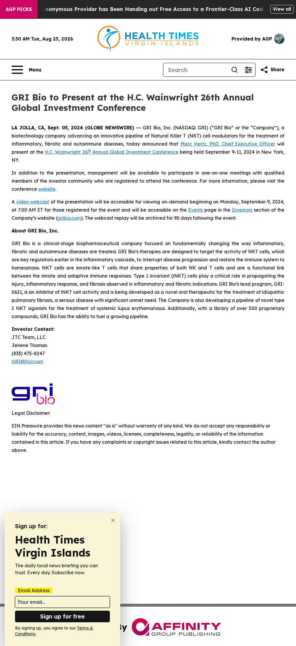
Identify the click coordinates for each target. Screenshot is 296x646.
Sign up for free (62, 616)
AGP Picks (19, 9)
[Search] (234, 69)
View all (282, 9)
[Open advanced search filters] (248, 69)
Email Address (34, 590)
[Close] (113, 520)
